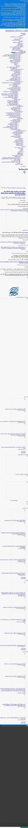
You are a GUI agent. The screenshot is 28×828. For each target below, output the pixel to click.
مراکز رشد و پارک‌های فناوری (14, 58)
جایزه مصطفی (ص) (14, 68)
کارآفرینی (23, 34)
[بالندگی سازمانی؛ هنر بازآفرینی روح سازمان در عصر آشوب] (18, 606)
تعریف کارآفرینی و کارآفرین (14, 70)
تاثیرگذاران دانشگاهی (16, 48)
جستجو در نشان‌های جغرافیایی (12, 126)
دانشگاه (21, 35)
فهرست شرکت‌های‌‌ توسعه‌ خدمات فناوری (12, 54)
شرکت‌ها (21, 37)
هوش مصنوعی (22, 51)
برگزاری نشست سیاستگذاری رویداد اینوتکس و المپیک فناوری (13, 19)
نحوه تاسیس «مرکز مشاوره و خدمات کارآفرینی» (10, 82)
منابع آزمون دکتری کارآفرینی (14, 89)
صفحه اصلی (22, 33)
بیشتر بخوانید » (22, 200)
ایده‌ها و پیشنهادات (19, 145)
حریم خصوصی (20, 151)
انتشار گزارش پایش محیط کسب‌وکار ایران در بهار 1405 (14, 3)
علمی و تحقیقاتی (17, 99)
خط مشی (21, 150)
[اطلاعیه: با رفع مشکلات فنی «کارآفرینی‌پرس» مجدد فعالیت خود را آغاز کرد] (18, 618)
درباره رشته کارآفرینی (18, 81)
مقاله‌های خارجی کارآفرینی (12, 102)
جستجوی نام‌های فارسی (15, 129)
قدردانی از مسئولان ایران (18, 141)
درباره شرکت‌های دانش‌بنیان (15, 116)
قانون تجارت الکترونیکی (15, 160)
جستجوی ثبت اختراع (14, 125)
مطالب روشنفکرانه (16, 42)
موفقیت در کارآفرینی (16, 73)
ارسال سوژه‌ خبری (19, 139)
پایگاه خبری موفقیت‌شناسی (20, 28)
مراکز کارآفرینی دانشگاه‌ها (15, 60)
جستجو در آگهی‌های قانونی (15, 120)
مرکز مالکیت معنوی (16, 121)
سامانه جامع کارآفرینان (20, 130)
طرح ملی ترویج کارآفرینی (15, 36)
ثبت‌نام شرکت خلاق (16, 107)
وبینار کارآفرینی (17, 135)
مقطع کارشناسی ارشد (13, 84)
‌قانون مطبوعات (17, 156)
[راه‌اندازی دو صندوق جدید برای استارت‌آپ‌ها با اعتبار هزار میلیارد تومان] (18, 446)
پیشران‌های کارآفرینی (16, 47)
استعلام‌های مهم (20, 118)
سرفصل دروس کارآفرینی (15, 90)
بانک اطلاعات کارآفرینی (18, 52)
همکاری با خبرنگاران (19, 164)
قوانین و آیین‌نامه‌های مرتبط (17, 155)
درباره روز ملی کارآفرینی (15, 78)
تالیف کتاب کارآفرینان (19, 140)
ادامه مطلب (20, 237)
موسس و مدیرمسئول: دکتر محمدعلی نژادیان (16, 187)
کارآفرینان (21, 41)
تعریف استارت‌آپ (16, 71)
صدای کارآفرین (20, 44)
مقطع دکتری (15, 85)
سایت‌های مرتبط (14, 62)
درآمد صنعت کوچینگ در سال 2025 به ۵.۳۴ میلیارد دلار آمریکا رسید (12, 645)
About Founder (20, 154)
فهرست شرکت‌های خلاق (15, 108)
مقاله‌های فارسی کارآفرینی (12, 101)
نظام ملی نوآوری (14, 75)
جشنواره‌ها (18, 65)
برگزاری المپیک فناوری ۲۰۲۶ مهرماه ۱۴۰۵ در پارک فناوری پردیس (12, 421)
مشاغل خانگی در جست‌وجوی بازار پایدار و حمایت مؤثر (14, 520)
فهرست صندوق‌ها (16, 59)
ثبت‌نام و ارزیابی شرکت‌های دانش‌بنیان (13, 112)
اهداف (21, 149)
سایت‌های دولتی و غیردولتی (15, 61)
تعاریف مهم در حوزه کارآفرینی (17, 69)
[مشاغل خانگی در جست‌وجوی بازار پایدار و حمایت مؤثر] (18, 519)
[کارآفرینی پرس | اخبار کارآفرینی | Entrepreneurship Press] (16, 30)
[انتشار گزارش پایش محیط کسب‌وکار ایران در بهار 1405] (18, 662)
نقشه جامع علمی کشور (13, 103)
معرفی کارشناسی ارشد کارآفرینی (13, 88)
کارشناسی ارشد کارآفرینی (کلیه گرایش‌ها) (9, 93)
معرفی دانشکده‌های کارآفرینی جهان (13, 104)
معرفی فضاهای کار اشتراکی (14, 79)
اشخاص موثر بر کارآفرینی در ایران (16, 46)
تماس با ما (21, 148)
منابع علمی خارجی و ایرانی (12, 100)
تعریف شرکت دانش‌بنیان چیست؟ (13, 113)
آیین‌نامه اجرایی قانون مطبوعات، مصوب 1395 (11, 157)
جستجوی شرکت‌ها (16, 119)
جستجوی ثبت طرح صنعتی (13, 123)
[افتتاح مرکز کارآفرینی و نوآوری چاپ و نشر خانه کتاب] (18, 407)
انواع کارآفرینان (17, 72)
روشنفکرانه (20, 138)
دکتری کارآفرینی (14, 92)
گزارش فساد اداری (19, 142)
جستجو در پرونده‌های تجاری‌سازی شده (10, 127)
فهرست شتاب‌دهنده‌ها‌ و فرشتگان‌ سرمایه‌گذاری (11, 55)
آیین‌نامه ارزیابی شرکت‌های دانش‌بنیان (13, 114)
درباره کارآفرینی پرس (18, 147)
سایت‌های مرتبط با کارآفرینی (17, 53)
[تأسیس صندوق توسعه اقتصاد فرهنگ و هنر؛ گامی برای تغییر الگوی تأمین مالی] (18, 716)
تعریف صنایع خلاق (16, 110)
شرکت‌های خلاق (17, 38)
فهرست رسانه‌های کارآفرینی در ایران (13, 80)
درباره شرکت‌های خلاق (15, 109)
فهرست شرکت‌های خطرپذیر (14, 56)
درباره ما (23, 146)
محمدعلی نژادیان (24, 232)
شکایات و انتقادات (19, 144)
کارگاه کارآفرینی (17, 137)
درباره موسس (20, 153)
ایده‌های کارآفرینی (19, 45)
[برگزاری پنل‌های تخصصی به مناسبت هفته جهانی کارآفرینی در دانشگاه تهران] (18, 544)
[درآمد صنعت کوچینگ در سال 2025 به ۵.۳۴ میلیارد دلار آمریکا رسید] (18, 644)
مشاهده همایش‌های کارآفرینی (17, 132)
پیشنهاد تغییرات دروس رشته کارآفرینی (10, 91)
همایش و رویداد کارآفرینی (15, 136)
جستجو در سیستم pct (14, 128)
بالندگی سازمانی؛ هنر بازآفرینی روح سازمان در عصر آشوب (14, 607)
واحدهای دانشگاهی (16, 83)
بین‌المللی (16, 64)
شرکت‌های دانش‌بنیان (16, 40)
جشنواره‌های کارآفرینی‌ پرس (17, 50)
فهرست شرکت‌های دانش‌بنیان (14, 117)
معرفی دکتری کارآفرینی (15, 87)
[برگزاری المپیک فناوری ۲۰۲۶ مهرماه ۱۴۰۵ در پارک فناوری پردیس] (18, 420)
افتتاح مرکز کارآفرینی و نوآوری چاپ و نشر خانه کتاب (15, 4)
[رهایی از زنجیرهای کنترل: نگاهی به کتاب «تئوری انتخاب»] (18, 631)
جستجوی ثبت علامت (14, 122)
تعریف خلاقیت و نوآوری (15, 74)
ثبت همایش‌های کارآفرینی (18, 131)
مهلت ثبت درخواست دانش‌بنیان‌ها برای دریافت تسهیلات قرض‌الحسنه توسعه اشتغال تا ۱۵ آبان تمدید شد (13, 193)
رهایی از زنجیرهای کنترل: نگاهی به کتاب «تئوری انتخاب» (14, 632)
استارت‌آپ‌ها (20, 43)
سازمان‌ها (16, 63)
